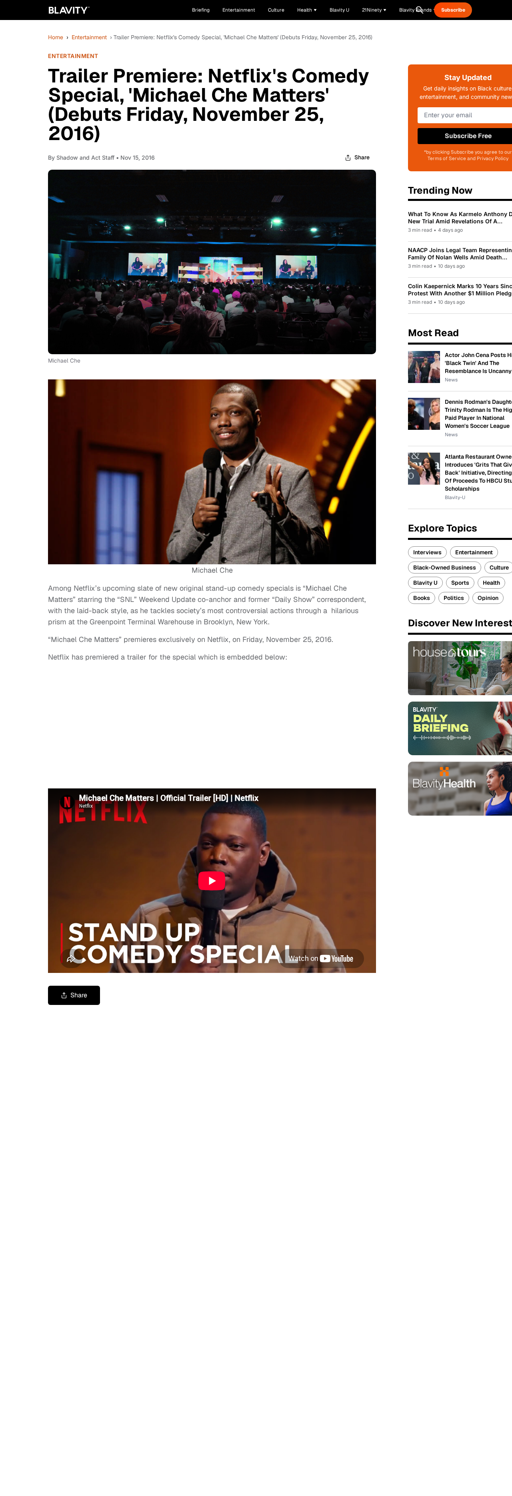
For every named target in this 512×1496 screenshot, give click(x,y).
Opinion (488, 598)
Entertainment (89, 37)
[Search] (420, 10)
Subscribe (453, 10)
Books (421, 598)
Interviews (427, 552)
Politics (454, 598)
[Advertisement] (108, 724)
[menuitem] (307, 10)
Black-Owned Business (444, 567)
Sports (460, 582)
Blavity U (425, 582)
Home (55, 37)
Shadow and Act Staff (85, 157)
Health (491, 582)
